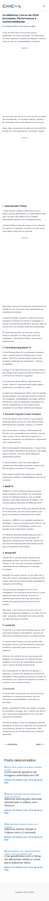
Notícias (7, 780)
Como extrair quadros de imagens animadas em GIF (21, 773)
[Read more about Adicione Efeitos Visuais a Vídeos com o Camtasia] (24, 826)
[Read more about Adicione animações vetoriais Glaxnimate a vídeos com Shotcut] (24, 795)
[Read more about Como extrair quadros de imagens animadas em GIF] (24, 768)
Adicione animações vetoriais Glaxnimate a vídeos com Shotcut (23, 802)
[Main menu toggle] (43, 6)
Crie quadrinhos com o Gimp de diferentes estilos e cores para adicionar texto (22, 859)
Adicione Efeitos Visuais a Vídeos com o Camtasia (20, 830)
